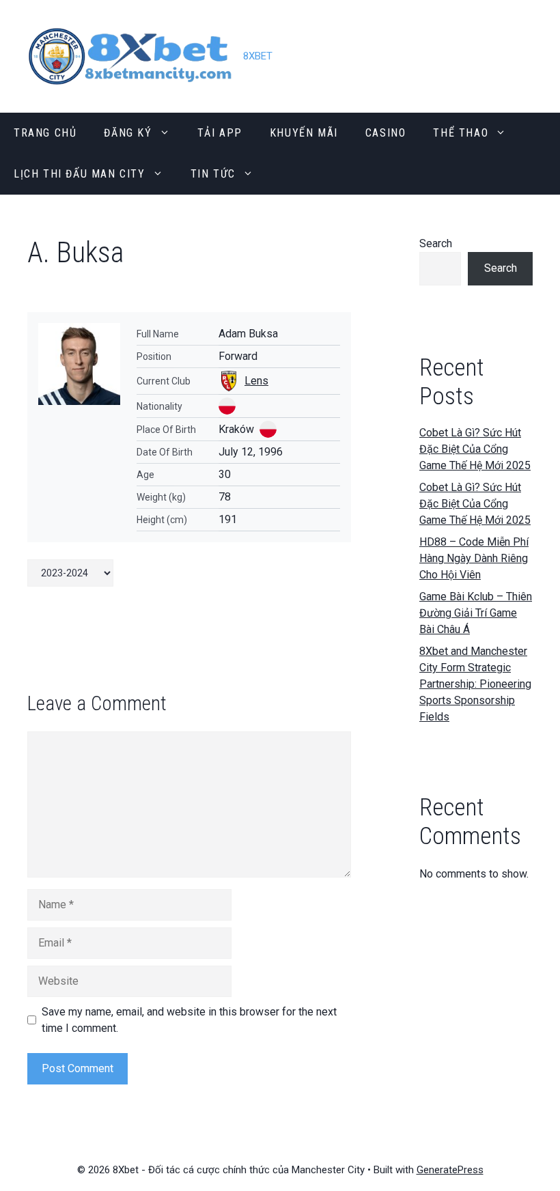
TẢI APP (219, 132)
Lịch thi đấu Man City (79, 173)
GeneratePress (450, 1170)
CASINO (385, 132)
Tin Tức (213, 173)
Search (435, 243)
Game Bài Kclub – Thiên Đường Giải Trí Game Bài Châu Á (475, 613)
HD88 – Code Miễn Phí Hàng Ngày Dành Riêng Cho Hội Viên (474, 558)
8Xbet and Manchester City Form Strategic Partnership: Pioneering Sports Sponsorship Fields (475, 684)
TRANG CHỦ (45, 132)
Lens (256, 380)
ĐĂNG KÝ (128, 132)
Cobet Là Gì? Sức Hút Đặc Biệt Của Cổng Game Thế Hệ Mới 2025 (475, 449)
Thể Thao (460, 132)
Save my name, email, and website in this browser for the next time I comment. (189, 1020)
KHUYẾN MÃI (304, 132)
